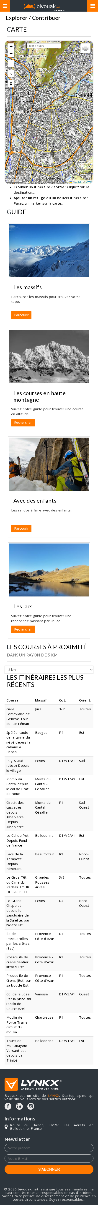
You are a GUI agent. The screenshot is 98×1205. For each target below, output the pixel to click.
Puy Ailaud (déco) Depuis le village (18, 765)
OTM (89, 182)
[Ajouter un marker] (11, 83)
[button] (11, 46)
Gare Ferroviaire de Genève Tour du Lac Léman (18, 716)
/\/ (11, 73)
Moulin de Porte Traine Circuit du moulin (17, 1024)
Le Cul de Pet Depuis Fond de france (17, 840)
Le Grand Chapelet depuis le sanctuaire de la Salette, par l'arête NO (18, 912)
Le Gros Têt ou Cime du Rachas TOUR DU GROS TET (18, 884)
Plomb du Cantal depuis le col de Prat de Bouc (17, 786)
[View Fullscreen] (11, 63)
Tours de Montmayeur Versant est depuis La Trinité (17, 1050)
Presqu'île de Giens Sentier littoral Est (17, 962)
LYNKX (53, 1095)
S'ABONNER (49, 1169)
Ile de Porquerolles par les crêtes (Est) (18, 940)
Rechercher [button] (23, 422)
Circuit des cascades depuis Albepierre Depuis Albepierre (15, 814)
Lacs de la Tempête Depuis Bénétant (14, 861)
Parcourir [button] (21, 315)
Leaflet (76, 182)
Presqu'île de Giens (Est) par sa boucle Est (18, 980)
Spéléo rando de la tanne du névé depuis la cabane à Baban (18, 742)
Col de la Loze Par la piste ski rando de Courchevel (18, 1001)
